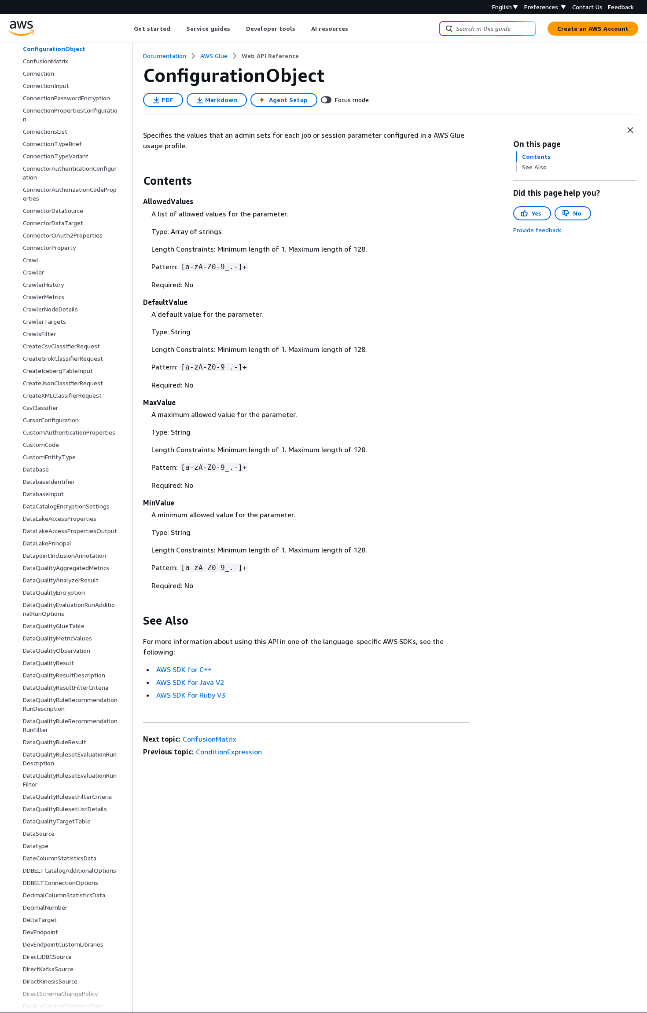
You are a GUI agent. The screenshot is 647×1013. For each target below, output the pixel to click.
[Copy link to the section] (136, 180)
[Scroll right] (354, 29)
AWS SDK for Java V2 (190, 682)
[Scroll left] (127, 29)
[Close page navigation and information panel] (630, 130)
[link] (270, 55)
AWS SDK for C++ (184, 669)
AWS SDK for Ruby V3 (190, 695)
